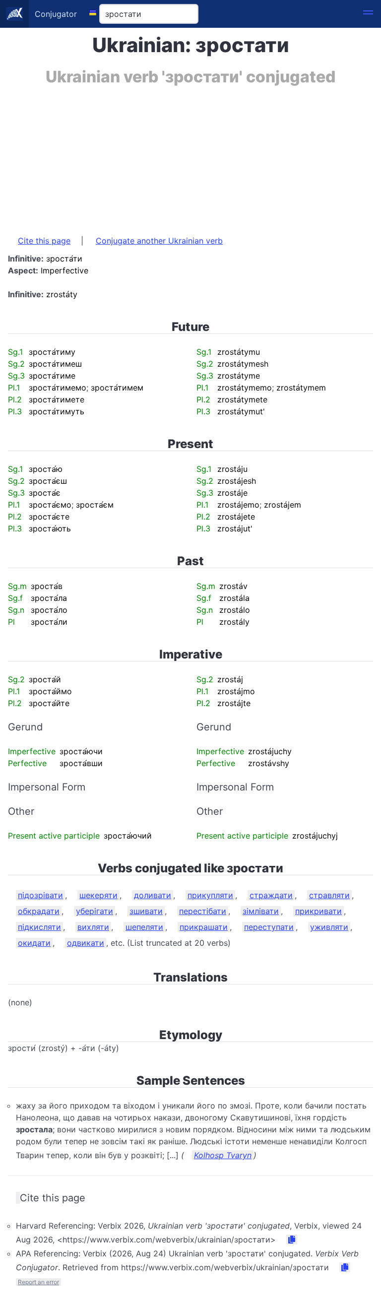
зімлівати (261, 911)
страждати (271, 895)
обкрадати (39, 911)
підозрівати (40, 895)
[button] (368, 14)
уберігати (94, 911)
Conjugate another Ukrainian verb (159, 241)
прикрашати (204, 927)
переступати (269, 927)
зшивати (146, 911)
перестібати (202, 911)
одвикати (85, 943)
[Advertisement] (190, 155)
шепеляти (144, 927)
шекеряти (98, 895)
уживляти (329, 927)
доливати (152, 895)
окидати (34, 943)
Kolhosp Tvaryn (223, 1155)
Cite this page (44, 241)
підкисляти (39, 927)
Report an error (38, 1282)
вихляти (93, 927)
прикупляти (210, 895)
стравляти (329, 895)
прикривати (318, 911)
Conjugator (56, 14)
